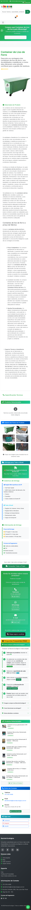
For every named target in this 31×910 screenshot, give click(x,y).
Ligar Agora (16, 596)
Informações (6, 858)
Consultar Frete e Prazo (16, 566)
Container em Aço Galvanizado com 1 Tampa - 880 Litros (17, 754)
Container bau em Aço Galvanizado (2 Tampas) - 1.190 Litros (17, 740)
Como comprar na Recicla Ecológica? (14, 644)
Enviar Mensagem (16, 811)
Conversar (16, 609)
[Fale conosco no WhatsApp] (28, 907)
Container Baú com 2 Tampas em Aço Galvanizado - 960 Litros (16, 747)
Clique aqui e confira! (16, 634)
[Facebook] (7, 849)
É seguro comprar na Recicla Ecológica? (15, 703)
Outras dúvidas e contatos (11, 713)
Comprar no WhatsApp (16, 37)
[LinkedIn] (17, 849)
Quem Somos (7, 863)
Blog (4, 859)
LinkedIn (6, 826)
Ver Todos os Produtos (16, 783)
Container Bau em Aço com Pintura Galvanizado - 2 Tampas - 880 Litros (16, 762)
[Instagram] (12, 849)
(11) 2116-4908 (9, 794)
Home (2, 43)
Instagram (6, 823)
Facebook (7, 820)
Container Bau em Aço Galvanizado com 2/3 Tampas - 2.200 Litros (17, 776)
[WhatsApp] (2, 849)
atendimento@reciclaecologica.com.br (15, 800)
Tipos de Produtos (11, 43)
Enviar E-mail (16, 622)
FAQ (2, 872)
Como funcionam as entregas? (12, 708)
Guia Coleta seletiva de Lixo (8, 876)
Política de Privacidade (7, 874)
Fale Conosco (7, 861)
